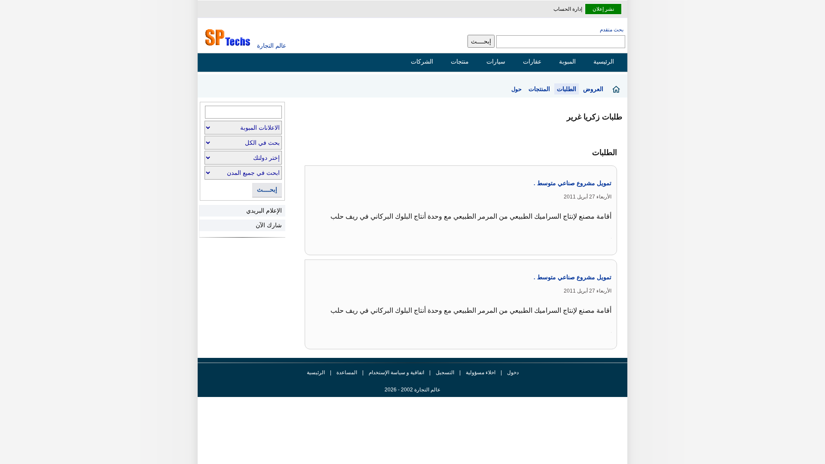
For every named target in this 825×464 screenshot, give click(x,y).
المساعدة (346, 372)
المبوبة (567, 61)
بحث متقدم (611, 30)
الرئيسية (603, 61)
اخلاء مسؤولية (480, 372)
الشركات (422, 61)
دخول (513, 372)
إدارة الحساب (567, 9)
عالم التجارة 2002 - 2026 (412, 390)
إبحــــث (267, 189)
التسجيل (445, 372)
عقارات (532, 61)
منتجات (460, 61)
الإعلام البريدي (264, 210)
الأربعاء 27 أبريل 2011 (587, 197)
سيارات (495, 61)
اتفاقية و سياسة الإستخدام (395, 372)
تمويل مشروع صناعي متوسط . (572, 183)
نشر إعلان (603, 9)
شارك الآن (269, 225)
